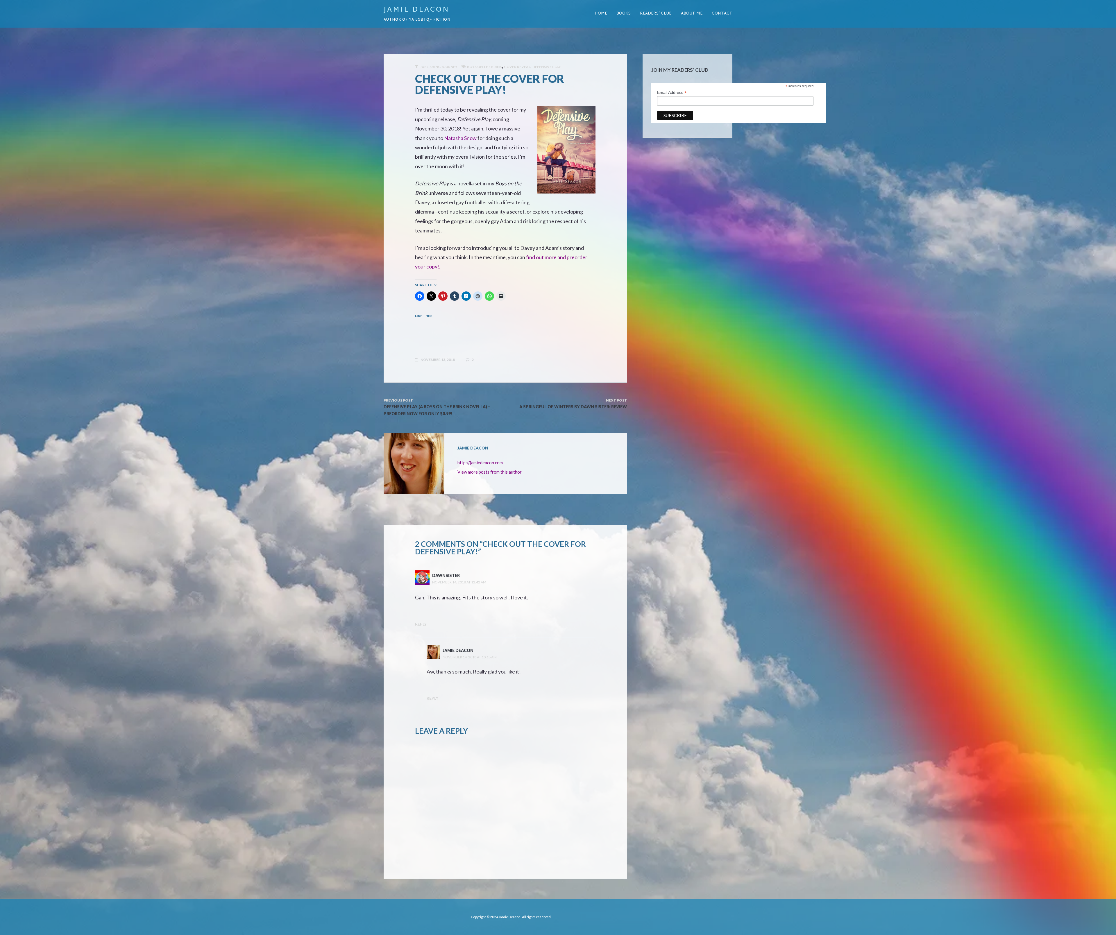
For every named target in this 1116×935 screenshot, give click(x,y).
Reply (421, 623)
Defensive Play (546, 67)
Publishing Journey (438, 67)
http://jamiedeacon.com (480, 462)
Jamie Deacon (416, 9)
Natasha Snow (460, 138)
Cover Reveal (517, 67)
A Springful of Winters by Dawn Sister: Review (573, 406)
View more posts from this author (489, 471)
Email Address (672, 92)
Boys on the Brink (484, 67)
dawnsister (446, 575)
